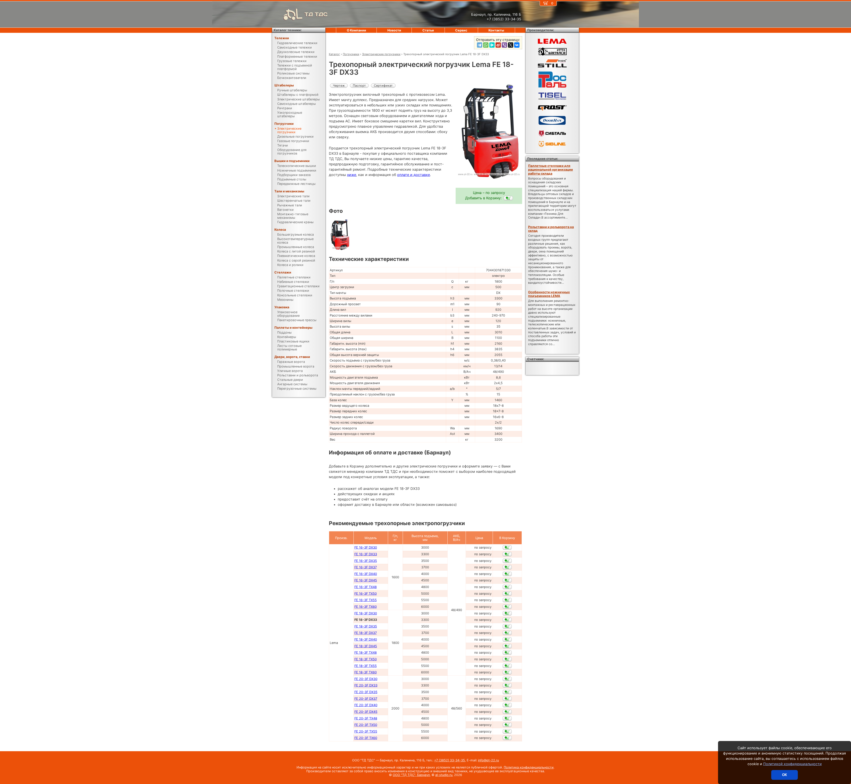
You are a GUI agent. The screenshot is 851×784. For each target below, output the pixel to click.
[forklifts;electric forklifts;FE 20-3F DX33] (507, 685)
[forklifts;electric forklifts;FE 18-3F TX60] (507, 672)
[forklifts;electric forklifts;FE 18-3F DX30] (507, 613)
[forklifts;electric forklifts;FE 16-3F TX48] (507, 587)
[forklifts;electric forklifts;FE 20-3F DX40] (507, 705)
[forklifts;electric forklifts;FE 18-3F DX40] (507, 639)
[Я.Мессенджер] (492, 45)
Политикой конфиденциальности (792, 764)
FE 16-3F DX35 (365, 561)
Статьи (428, 30)
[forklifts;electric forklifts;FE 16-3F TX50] (507, 593)
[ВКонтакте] (516, 45)
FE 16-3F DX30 (365, 547)
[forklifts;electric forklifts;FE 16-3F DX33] (507, 554)
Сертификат (383, 85)
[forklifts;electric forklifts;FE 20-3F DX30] (507, 679)
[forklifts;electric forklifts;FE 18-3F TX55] (507, 666)
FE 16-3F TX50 (365, 593)
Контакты (496, 30)
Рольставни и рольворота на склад (551, 229)
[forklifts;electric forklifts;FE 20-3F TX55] (507, 731)
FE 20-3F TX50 (365, 725)
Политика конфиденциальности (529, 767)
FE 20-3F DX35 (365, 692)
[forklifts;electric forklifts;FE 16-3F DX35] (507, 561)
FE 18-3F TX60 (365, 672)
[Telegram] (479, 45)
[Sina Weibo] (498, 45)
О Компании (356, 30)
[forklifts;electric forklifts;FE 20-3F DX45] (507, 712)
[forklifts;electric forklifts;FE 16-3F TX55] (507, 600)
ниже (351, 174)
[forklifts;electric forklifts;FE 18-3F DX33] (508, 198)
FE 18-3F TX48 (365, 652)
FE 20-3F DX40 (365, 705)
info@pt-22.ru (488, 760)
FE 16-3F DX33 (365, 554)
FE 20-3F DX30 (365, 679)
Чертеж (339, 85)
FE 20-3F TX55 (365, 731)
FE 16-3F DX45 (365, 580)
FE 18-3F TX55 (365, 666)
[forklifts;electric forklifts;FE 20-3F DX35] (507, 692)
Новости (394, 30)
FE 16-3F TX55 (365, 600)
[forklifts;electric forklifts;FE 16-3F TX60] (507, 606)
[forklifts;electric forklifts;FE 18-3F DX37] (507, 633)
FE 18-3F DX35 (365, 626)
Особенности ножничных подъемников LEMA (549, 294)
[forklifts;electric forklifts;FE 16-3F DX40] (507, 574)
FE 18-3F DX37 (365, 633)
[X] (510, 45)
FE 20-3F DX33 (365, 685)
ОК (784, 775)
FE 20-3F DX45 (365, 712)
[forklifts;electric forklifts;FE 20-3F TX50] (507, 725)
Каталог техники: (288, 30)
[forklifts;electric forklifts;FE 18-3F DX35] (507, 626)
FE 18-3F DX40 (365, 639)
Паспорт (359, 85)
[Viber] (504, 45)
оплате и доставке (413, 174)
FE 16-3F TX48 (365, 587)
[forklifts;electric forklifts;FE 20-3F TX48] (507, 718)
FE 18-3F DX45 (365, 646)
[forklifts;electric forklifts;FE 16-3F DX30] (507, 547)
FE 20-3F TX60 (365, 738)
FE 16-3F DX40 (365, 574)
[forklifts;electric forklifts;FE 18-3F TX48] (507, 652)
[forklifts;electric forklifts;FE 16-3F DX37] (507, 567)
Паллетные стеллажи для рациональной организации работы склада (550, 169)
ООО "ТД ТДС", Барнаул (411, 775)
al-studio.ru (443, 775)
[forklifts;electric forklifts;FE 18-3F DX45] (507, 646)
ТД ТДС (316, 14)
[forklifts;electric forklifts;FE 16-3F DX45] (507, 580)
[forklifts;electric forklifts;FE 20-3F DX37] (507, 698)
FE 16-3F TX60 (365, 606)
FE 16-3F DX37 (365, 567)
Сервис (461, 30)
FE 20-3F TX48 (365, 718)
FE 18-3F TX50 (365, 659)
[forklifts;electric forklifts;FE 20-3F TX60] (507, 738)
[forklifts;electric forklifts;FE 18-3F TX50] (507, 659)
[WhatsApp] (485, 45)
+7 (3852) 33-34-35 (449, 760)
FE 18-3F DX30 (365, 613)
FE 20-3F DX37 (365, 698)
